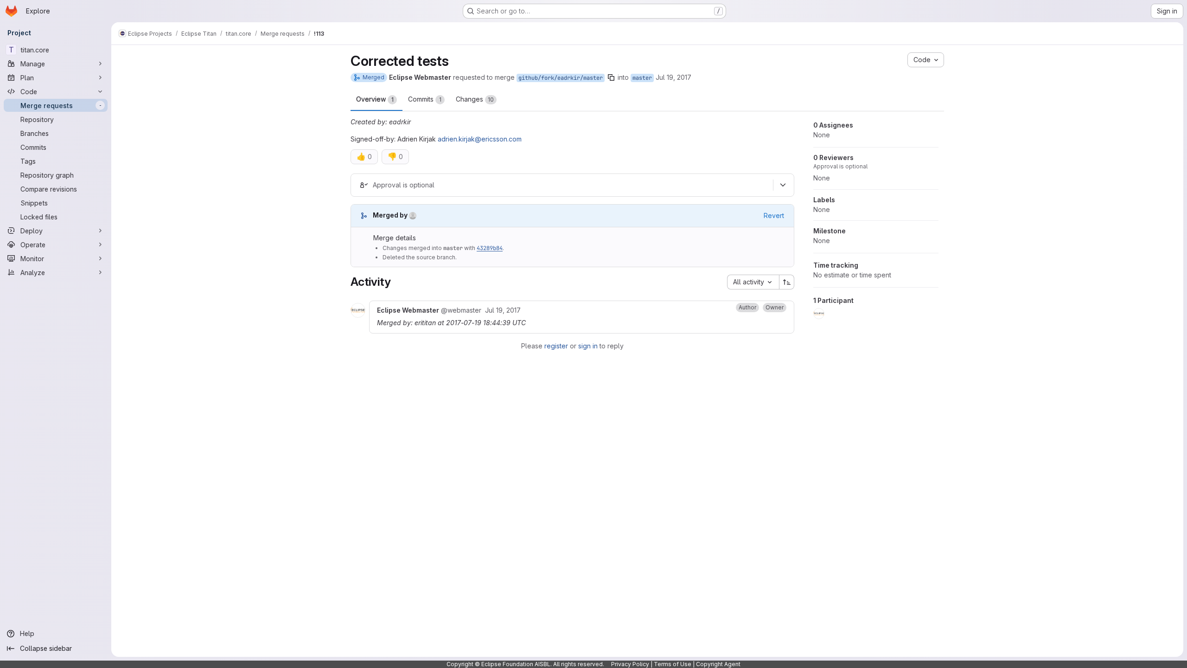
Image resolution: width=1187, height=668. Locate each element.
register (556, 346)
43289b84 (490, 248)
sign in (588, 346)
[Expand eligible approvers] (782, 185)
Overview (375, 99)
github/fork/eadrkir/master (560, 78)
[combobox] (753, 282)
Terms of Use (672, 664)
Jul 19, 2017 (673, 77)
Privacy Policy (630, 664)
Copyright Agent (718, 664)
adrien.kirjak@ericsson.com (480, 139)
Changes (475, 99)
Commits (424, 99)
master (642, 78)
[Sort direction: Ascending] (786, 282)
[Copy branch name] (611, 77)
